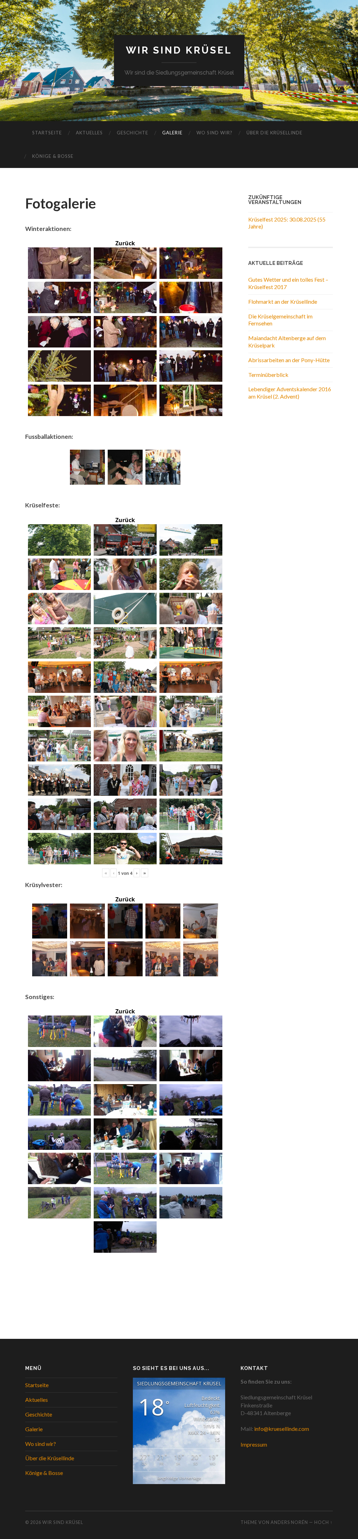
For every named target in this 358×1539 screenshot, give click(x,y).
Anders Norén (289, 1522)
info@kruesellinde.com (281, 1428)
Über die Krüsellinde (274, 132)
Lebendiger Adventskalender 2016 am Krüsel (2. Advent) (289, 393)
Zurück (125, 243)
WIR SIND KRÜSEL (179, 50)
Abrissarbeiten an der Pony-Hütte (289, 360)
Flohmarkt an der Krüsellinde (282, 301)
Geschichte (132, 132)
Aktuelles (89, 132)
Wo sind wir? (214, 132)
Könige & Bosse (52, 156)
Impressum (254, 1444)
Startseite (47, 132)
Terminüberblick (268, 374)
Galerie (172, 132)
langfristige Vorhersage (179, 1478)
